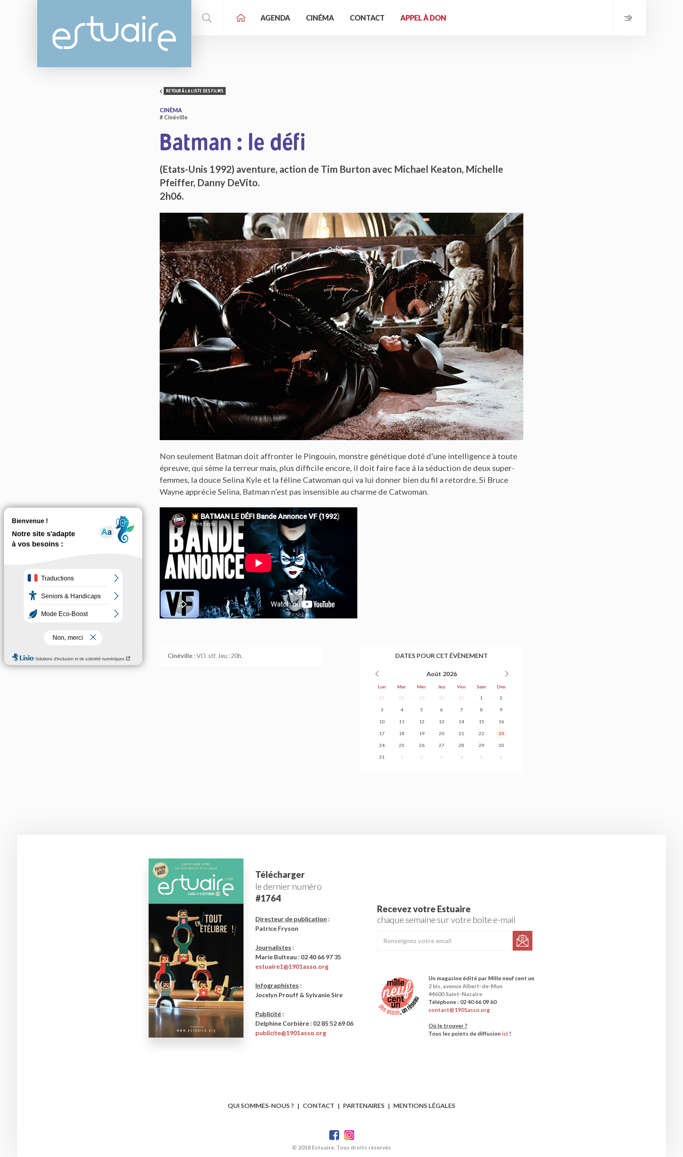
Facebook (334, 1135)
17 (382, 733)
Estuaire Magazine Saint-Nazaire (114, 33)
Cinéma (320, 17)
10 (382, 721)
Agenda (275, 17)
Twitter (349, 1135)
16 (501, 721)
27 (382, 698)
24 (382, 745)
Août (433, 673)
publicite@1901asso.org (290, 1032)
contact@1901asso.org (459, 1009)
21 (461, 733)
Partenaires (364, 1105)
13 (441, 721)
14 (461, 721)
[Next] (506, 673)
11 (401, 721)
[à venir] (630, 18)
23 (501, 733)
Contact (367, 17)
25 (401, 745)
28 (401, 698)
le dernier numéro (288, 886)
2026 (450, 673)
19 (422, 733)
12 (422, 721)
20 (441, 733)
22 (481, 733)
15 (481, 721)
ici (505, 1033)
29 (422, 698)
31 (461, 698)
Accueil (241, 18)
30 (441, 698)
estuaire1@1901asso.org (291, 966)
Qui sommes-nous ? (261, 1105)
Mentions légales (424, 1105)
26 (422, 745)
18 (401, 733)
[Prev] (377, 673)
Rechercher (207, 18)
